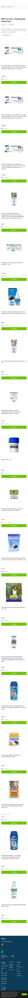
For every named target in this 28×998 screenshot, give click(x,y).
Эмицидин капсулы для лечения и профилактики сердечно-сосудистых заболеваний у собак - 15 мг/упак (11, 412)
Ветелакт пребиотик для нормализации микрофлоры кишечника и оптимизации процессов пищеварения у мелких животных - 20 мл (13, 659)
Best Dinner (19, 966)
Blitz (18, 969)
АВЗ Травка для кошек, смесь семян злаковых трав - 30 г (13, 608)
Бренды (9, 6)
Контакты (11, 969)
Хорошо (24, 994)
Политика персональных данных (4, 956)
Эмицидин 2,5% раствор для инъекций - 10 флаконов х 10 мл (12, 263)
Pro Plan (19, 973)
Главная (3, 6)
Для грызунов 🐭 (4, 972)
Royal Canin (19, 975)
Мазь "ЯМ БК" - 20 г (6, 459)
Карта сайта (12, 956)
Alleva (18, 964)
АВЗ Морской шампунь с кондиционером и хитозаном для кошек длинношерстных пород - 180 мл (13, 707)
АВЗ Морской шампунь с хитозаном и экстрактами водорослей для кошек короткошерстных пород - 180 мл (11, 857)
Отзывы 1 (11, 24)
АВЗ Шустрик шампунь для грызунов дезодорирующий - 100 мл (10, 755)
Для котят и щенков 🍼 (4, 978)
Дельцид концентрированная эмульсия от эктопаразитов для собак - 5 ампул (12, 509)
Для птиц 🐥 (4, 975)
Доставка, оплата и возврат (11, 966)
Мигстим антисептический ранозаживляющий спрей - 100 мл (13, 905)
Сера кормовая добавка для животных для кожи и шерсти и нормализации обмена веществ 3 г (12, 806)
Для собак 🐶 (4, 965)
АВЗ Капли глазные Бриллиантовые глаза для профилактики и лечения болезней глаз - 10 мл (13, 312)
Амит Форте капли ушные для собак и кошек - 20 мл (14, 361)
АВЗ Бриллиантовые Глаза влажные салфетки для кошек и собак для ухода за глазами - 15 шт (13, 558)
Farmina (18, 971)
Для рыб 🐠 (3, 981)
